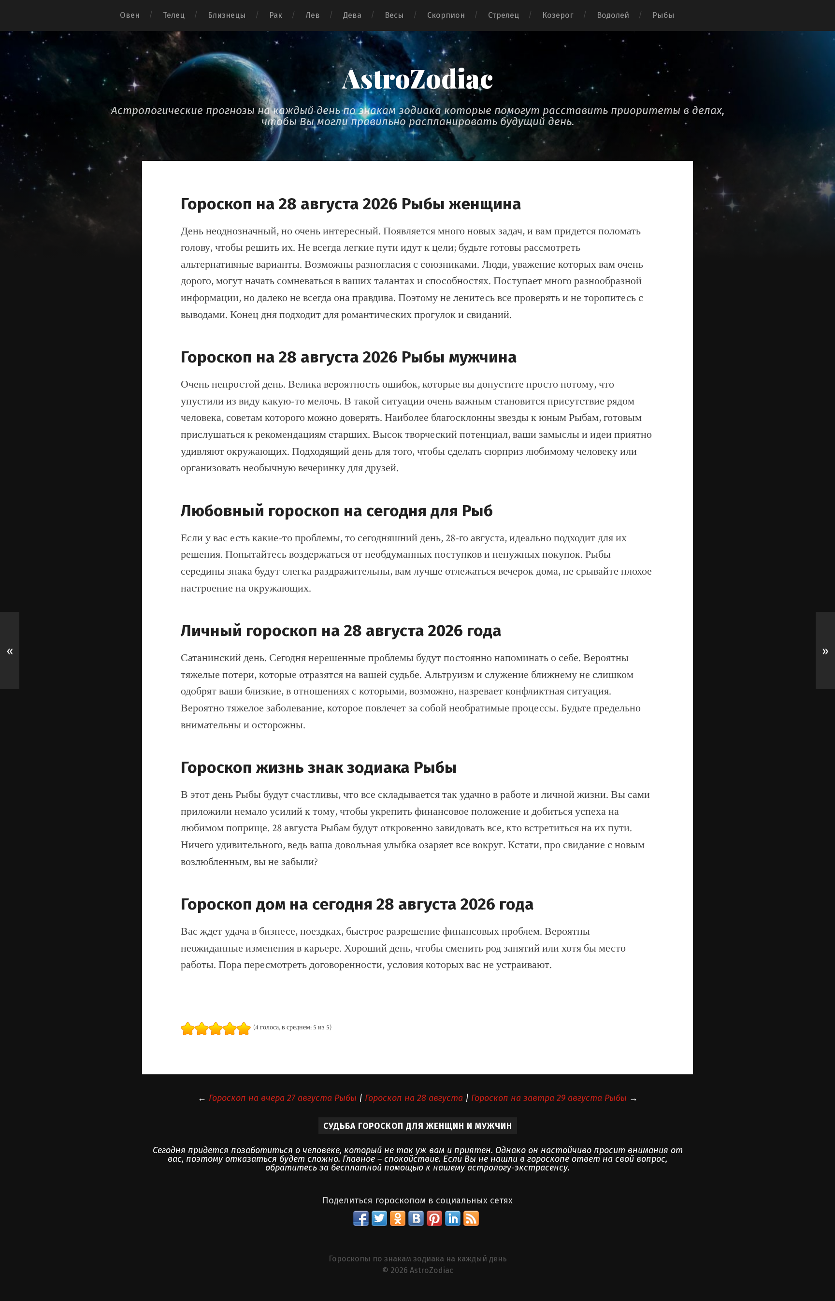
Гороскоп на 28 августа (414, 1098)
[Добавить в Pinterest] (434, 1218)
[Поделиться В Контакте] (416, 1218)
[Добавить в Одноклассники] (397, 1218)
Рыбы (663, 15)
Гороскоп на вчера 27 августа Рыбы (283, 1098)
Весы (394, 15)
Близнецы (227, 15)
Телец (174, 15)
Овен (130, 15)
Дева (352, 15)
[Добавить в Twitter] (379, 1218)
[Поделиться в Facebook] (361, 1218)
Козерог (558, 15)
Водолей (613, 15)
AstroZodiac (417, 78)
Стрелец (503, 15)
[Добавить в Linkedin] (453, 1218)
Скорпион (446, 15)
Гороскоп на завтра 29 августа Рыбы (549, 1098)
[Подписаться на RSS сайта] (471, 1218)
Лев (312, 15)
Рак (275, 15)
